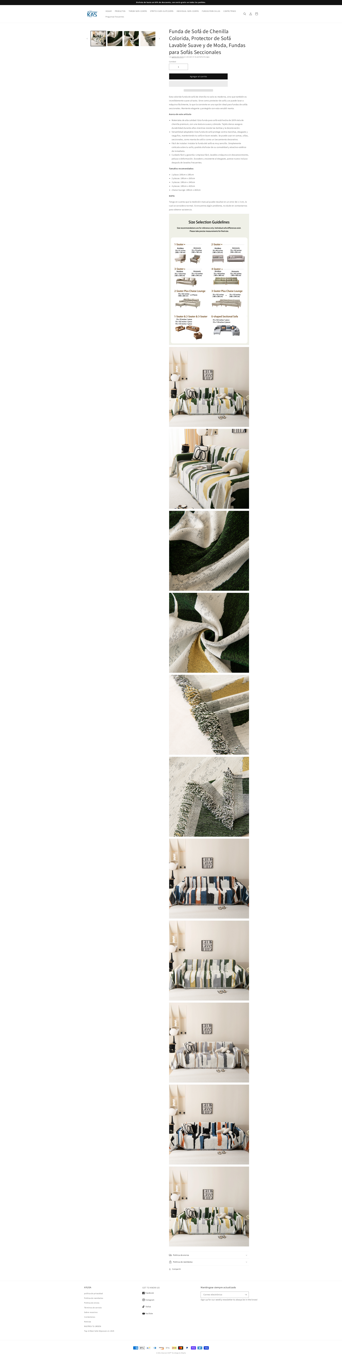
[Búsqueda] (245, 14)
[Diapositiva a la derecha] (159, 39)
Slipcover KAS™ (166, 1353)
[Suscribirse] (246, 1295)
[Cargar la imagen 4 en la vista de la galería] (148, 38)
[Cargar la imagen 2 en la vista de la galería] (115, 38)
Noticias (87, 1321)
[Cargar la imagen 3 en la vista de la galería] (131, 38)
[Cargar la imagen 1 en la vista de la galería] (98, 38)
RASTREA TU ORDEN (92, 1326)
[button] (198, 84)
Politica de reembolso (93, 1298)
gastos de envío (178, 57)
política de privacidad (93, 1293)
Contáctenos (89, 1317)
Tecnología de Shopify (179, 1353)
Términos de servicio (93, 1307)
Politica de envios (91, 1303)
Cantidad (172, 61)
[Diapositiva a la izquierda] (87, 39)
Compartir (176, 1269)
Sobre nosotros (91, 1312)
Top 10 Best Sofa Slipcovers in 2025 (99, 1331)
